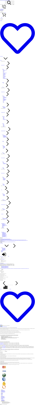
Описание (1, 326)
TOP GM (4, 345)
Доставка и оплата (5, 326)
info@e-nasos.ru (1, 10)
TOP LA (3, 349)
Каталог (1, 60)
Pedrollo (16, 327)
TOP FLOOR (3, 346)
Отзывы (3, 326)
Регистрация (2, 256)
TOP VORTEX (4, 347)
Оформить (5, 12)
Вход (0, 256)
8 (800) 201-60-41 (1, 9)
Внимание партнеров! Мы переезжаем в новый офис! (7, 239)
